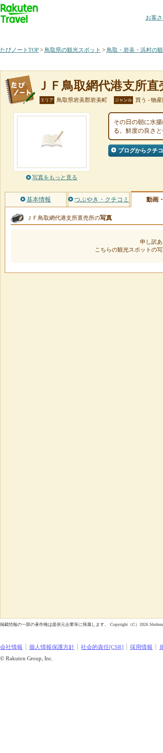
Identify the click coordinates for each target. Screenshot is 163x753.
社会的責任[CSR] (102, 647)
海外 (66, 32)
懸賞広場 (101, 32)
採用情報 (141, 647)
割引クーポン (137, 32)
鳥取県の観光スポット (72, 50)
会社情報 (11, 647)
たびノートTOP (19, 50)
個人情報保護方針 (51, 647)
